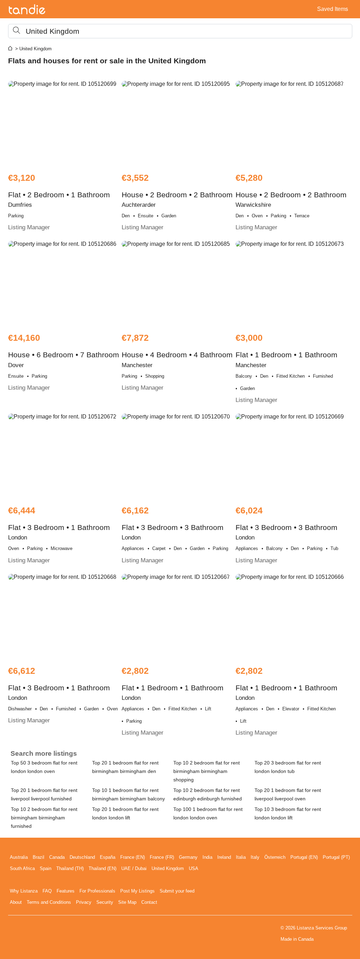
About (16, 902)
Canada (57, 857)
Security (104, 902)
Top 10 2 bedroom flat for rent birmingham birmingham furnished (44, 817)
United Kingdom (168, 868)
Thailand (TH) (70, 868)
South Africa (22, 868)
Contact (149, 902)
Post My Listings (137, 891)
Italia (241, 857)
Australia (19, 857)
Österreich (274, 857)
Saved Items (332, 9)
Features (66, 891)
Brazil (38, 857)
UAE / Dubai (134, 868)
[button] (180, 31)
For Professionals (97, 891)
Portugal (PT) (336, 857)
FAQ (47, 891)
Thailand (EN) (102, 868)
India (207, 857)
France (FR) (162, 857)
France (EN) (132, 857)
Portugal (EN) (304, 857)
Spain (45, 868)
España (107, 857)
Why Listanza (24, 891)
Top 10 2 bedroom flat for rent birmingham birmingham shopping (206, 771)
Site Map (127, 902)
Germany (188, 857)
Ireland (224, 857)
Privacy (83, 902)
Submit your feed (177, 891)
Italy (255, 857)
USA (193, 868)
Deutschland (82, 857)
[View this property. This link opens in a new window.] (64, 123)
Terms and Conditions (49, 902)
